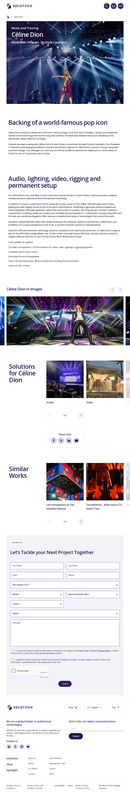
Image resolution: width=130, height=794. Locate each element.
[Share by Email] (76, 440)
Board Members (55, 758)
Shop (9, 764)
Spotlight (12, 770)
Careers (52, 768)
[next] (120, 289)
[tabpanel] (25, 377)
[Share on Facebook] (53, 440)
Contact (31, 774)
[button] (94, 707)
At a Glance (32, 768)
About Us (32, 758)
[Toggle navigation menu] (121, 6)
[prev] (113, 289)
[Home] (7, 17)
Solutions (12, 758)
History (31, 763)
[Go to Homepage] (19, 707)
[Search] (107, 6)
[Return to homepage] (19, 6)
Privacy (70, 785)
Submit (75, 736)
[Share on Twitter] (61, 440)
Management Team (57, 763)
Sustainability (59, 785)
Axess (51, 774)
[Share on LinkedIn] (69, 440)
